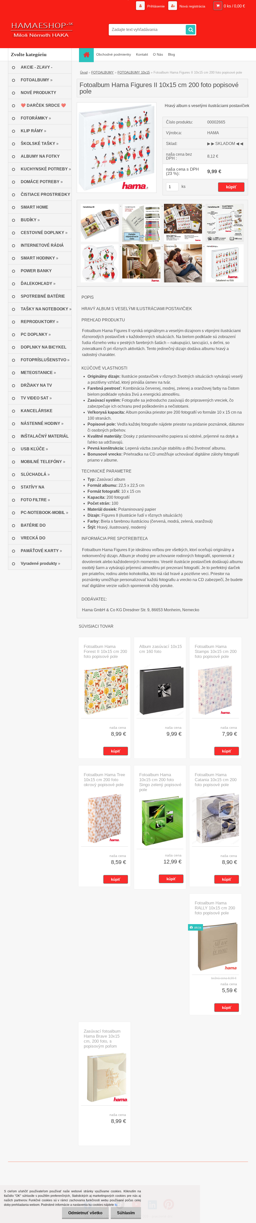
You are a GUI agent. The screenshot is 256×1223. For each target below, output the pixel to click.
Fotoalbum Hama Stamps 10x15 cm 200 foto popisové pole (215, 651)
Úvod (84, 72)
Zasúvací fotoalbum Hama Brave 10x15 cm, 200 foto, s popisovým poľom (102, 1039)
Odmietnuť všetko (85, 1213)
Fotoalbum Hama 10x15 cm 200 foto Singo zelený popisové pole (160, 782)
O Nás (158, 54)
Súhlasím (126, 1213)
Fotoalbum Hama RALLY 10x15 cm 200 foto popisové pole (215, 908)
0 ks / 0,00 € (234, 6)
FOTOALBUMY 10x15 (134, 72)
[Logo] (42, 29)
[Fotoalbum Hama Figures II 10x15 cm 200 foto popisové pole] (116, 104)
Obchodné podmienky (113, 54)
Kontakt (142, 54)
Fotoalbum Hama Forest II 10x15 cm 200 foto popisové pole (105, 651)
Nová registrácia (191, 6)
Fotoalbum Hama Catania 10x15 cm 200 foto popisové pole (215, 779)
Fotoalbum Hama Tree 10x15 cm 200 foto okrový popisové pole (104, 779)
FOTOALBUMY (102, 72)
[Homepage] (88, 54)
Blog (171, 54)
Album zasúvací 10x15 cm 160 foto (160, 649)
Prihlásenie (156, 6)
